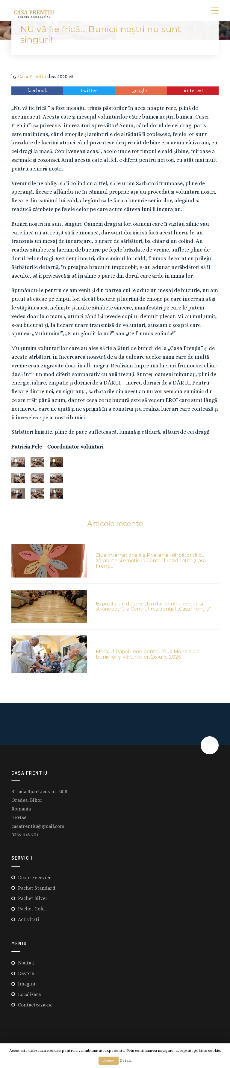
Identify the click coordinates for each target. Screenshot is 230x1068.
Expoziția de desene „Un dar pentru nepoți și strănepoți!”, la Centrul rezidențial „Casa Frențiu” (153, 606)
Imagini (26, 984)
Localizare (29, 994)
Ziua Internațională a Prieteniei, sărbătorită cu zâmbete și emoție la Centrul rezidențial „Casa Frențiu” (151, 560)
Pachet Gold (31, 909)
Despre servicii (35, 877)
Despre (26, 973)
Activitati (28, 919)
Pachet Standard (36, 888)
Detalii (125, 1060)
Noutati (26, 963)
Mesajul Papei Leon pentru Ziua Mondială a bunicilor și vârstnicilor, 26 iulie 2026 (147, 654)
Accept (108, 1061)
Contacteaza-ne (35, 1005)
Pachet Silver (33, 898)
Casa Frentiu (32, 77)
